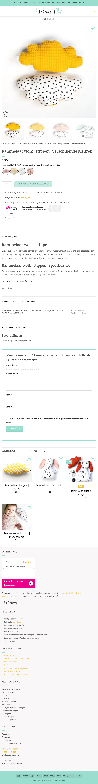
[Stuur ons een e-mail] (14, 603)
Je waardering (11, 365)
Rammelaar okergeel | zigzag (17, 487)
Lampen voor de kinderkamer (16, 668)
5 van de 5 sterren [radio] (34, 369)
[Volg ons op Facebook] (4, 603)
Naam (9, 395)
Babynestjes (9, 656)
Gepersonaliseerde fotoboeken (16, 659)
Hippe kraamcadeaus (19, 144)
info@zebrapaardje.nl (12, 755)
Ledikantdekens (10, 662)
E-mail (9, 407)
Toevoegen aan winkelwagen (33, 184)
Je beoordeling (12, 374)
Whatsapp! (13, 749)
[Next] (91, 72)
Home (4, 144)
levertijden (25, 198)
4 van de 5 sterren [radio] (24, 369)
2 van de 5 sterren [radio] (10, 369)
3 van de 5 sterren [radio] (16, 369)
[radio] (5, 171)
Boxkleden (8, 665)
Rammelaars (37, 144)
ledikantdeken (75, 593)
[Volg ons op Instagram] (9, 603)
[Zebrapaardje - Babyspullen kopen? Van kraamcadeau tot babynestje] (49, 11)
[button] (3, 11)
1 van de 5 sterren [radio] (6, 369)
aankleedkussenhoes (10, 596)
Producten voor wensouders (15, 675)
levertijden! (17, 622)
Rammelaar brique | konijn (81, 493)
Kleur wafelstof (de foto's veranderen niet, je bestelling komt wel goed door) (31, 165)
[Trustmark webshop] (33, 208)
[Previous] (7, 72)
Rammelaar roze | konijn (49, 485)
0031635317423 (10, 752)
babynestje (63, 593)
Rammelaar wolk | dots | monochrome (17, 535)
